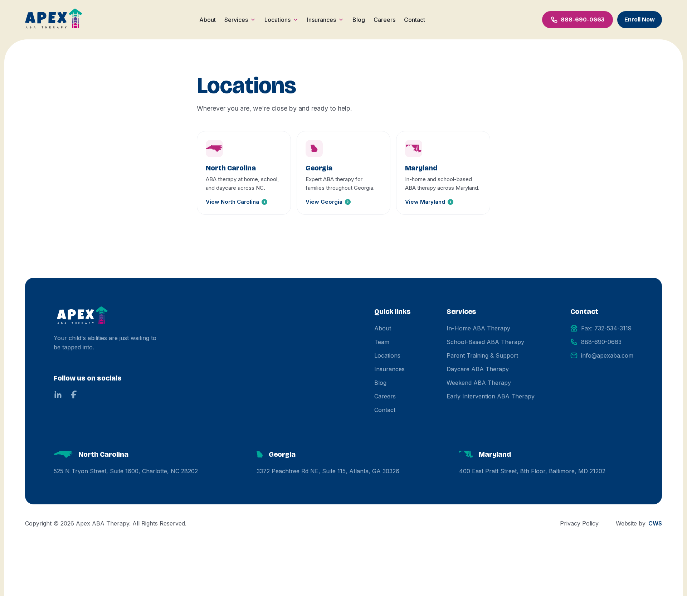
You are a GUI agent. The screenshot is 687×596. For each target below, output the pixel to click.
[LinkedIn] (58, 394)
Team (381, 341)
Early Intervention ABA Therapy (491, 396)
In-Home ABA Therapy (478, 328)
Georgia (282, 454)
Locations (277, 19)
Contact (414, 19)
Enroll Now (639, 19)
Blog (358, 19)
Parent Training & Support (482, 355)
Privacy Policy (579, 523)
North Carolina (103, 454)
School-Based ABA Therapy (485, 341)
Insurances (321, 19)
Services (236, 19)
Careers (384, 19)
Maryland (495, 454)
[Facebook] (73, 394)
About (207, 19)
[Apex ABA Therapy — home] (82, 316)
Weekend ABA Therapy (479, 382)
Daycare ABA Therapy (478, 369)
